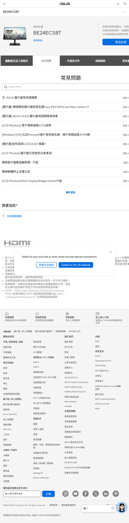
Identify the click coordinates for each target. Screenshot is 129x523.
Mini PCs (7, 429)
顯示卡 (6, 460)
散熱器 (6, 471)
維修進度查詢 (70, 416)
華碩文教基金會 (71, 397)
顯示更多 (71, 192)
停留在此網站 (46, 264)
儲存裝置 (37, 342)
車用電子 (99, 381)
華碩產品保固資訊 (72, 432)
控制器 (36, 468)
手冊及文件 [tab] (73, 61)
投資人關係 (69, 357)
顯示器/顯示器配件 (11, 404)
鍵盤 (35, 424)
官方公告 (68, 347)
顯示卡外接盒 (39, 347)
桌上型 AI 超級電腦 (41, 403)
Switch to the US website (76, 264)
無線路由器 (38, 372)
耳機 (35, 434)
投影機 (6, 409)
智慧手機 (7, 347)
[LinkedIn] (106, 494)
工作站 (6, 434)
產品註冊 (68, 426)
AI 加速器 (37, 352)
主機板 (6, 455)
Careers (68, 406)
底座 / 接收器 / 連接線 (43, 463)
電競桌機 (7, 424)
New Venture (70, 401)
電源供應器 (8, 476)
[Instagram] (65, 494)
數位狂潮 (99, 394)
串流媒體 (37, 439)
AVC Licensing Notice (105, 399)
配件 (5, 439)
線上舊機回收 (70, 458)
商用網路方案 (39, 382)
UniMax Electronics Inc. (75, 391)
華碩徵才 (68, 373)
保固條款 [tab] (100, 61)
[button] (4, 3)
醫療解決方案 (9, 357)
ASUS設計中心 (102, 370)
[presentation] (3, 216)
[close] (110, 251)
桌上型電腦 (8, 419)
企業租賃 (68, 452)
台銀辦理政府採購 (11, 394)
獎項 (66, 352)
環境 (97, 346)
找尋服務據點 (14, 216)
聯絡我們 (68, 437)
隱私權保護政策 (68, 505)
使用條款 (53, 505)
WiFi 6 (36, 367)
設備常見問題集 (71, 473)
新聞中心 (68, 367)
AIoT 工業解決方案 (41, 398)
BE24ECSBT (11, 12)
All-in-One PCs (10, 414)
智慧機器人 (38, 393)
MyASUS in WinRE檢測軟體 (77, 467)
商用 (5, 373)
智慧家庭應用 (39, 413)
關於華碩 (68, 342)
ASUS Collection (41, 478)
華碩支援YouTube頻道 (74, 447)
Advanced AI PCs (103, 361)
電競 (5, 389)
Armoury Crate (102, 404)
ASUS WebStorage (73, 387)
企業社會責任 (70, 362)
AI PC (98, 356)
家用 (5, 368)
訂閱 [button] (48, 494)
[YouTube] (75, 494)
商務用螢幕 (61, 331)
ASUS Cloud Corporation (76, 382)
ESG (97, 341)
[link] (64, 4)
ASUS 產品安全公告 (73, 442)
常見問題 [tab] (46, 61)
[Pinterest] (116, 494)
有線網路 (37, 387)
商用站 (98, 376)
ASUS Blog (100, 365)
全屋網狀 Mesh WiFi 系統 (44, 377)
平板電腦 (7, 352)
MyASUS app (70, 462)
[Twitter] (96, 494)
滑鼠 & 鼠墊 (38, 429)
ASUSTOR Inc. (71, 377)
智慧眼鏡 (7, 445)
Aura (97, 408)
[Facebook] (85, 494)
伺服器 (36, 408)
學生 (5, 383)
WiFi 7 (36, 362)
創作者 (6, 378)
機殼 (5, 466)
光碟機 (6, 481)
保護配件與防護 (40, 453)
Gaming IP (38, 473)
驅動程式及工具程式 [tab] (16, 61)
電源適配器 (38, 458)
